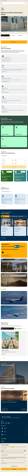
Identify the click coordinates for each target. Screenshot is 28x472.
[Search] (24, 3)
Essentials (3, 450)
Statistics (3, 460)
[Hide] (26, 0)
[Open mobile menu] (26, 3)
